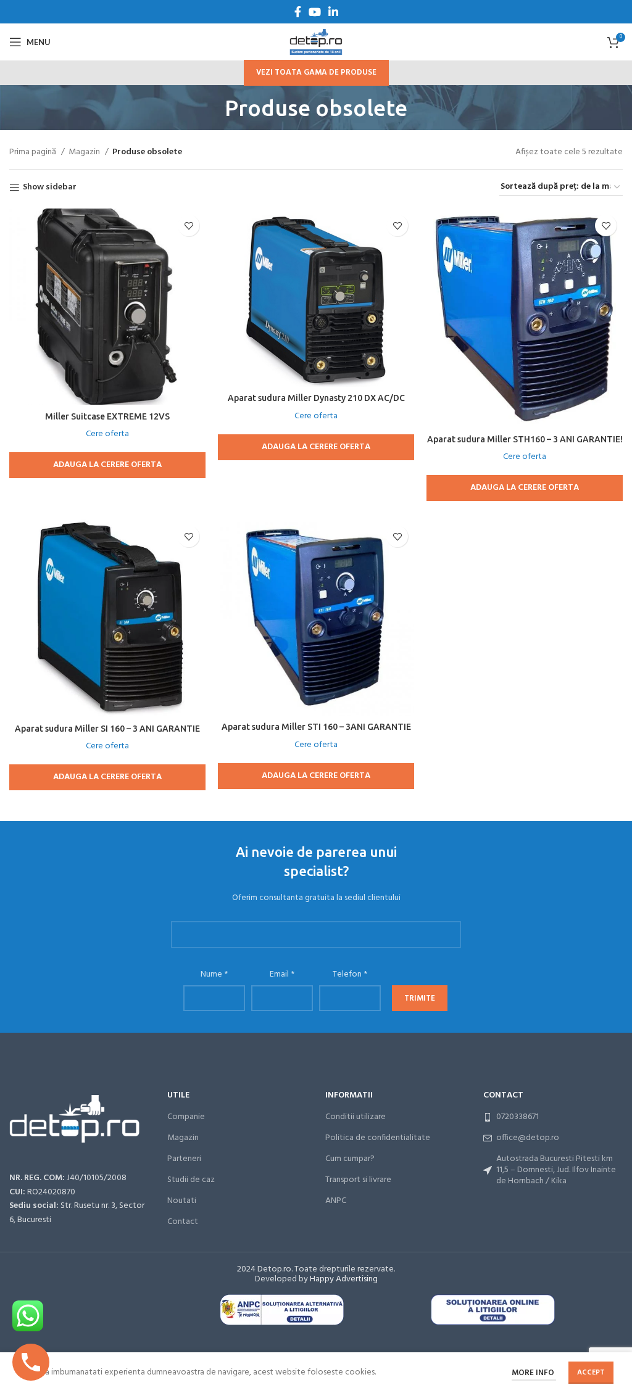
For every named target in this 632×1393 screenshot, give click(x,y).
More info (534, 1372)
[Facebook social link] (298, 11)
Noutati (181, 1201)
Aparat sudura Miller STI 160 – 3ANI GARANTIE (316, 727)
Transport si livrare (358, 1180)
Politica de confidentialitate (377, 1138)
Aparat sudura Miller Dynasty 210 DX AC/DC (316, 398)
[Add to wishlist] (188, 225)
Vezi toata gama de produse (316, 72)
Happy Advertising (344, 1279)
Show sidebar (50, 188)
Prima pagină (33, 152)
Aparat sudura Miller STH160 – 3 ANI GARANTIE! (525, 439)
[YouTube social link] (315, 11)
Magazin (85, 152)
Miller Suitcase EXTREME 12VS (107, 416)
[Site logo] (315, 42)
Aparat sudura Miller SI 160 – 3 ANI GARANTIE (107, 729)
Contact (182, 1222)
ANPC (335, 1201)
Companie (186, 1117)
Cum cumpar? (350, 1159)
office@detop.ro (527, 1138)
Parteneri (184, 1159)
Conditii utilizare (355, 1117)
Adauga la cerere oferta (107, 465)
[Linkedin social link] (333, 11)
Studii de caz (191, 1180)
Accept (591, 1372)
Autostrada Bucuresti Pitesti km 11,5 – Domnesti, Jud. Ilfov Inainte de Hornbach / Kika (556, 1170)
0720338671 (517, 1117)
